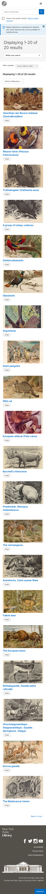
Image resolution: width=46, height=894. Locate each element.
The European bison (14, 650)
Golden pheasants (13, 260)
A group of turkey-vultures (18, 225)
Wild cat (7, 401)
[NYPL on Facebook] (25, 841)
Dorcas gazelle (11, 766)
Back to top (36, 816)
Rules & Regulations (35, 855)
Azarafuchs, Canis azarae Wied (20, 580)
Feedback (40, 891)
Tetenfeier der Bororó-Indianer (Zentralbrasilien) (20, 115)
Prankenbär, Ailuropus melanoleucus (15, 508)
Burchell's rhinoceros (15, 471)
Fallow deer (9, 615)
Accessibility (38, 847)
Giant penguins (11, 366)
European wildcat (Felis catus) (20, 436)
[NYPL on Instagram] (35, 841)
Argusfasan (9, 330)
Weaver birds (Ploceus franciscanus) (16, 153)
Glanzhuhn (9, 295)
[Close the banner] (43, 26)
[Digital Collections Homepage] (4, 3)
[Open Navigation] (41, 3)
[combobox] (20, 11)
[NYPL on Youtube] (41, 841)
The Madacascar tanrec (16, 801)
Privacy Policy (37, 851)
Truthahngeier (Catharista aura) (21, 190)
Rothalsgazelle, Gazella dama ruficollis (19, 687)
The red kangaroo (13, 545)
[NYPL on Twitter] (30, 841)
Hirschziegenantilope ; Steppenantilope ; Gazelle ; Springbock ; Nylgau (18, 727)
